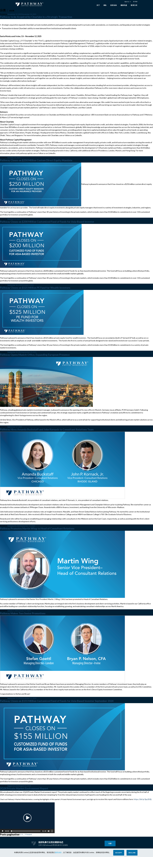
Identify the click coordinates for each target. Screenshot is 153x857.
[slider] (25, 831)
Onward (29, 834)
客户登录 (135, 1)
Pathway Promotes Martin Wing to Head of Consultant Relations (37, 528)
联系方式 (134, 5)
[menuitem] (128, 1)
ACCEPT (118, 853)
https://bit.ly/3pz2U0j (142, 799)
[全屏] (52, 831)
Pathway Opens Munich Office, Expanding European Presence (35, 354)
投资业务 (113, 5)
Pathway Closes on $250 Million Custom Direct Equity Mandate (36, 160)
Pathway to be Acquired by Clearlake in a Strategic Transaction (36, 16)
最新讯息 (124, 5)
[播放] (3, 831)
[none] (129, 2)
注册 (110, 843)
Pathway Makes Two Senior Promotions (22, 613)
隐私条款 (58, 852)
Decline (132, 853)
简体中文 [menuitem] (127, 1)
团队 (105, 5)
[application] (27, 817)
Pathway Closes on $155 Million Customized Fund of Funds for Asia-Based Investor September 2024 (56, 700)
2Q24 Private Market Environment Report (24, 788)
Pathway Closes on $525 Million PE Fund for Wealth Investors (35, 287)
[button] (27, 818)
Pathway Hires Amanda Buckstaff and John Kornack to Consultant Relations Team (47, 429)
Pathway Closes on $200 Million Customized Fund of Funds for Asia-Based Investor (47, 221)
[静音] (49, 831)
